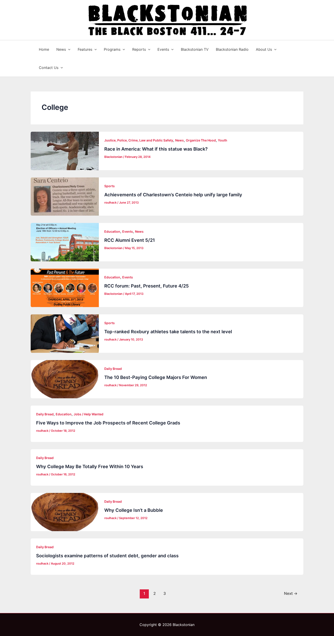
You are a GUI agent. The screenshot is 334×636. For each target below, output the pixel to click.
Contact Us (48, 67)
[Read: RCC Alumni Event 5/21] (65, 242)
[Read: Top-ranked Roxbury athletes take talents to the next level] (65, 333)
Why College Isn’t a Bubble (133, 510)
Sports (109, 186)
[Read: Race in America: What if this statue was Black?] (65, 151)
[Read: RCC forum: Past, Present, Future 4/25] (65, 288)
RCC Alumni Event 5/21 (129, 240)
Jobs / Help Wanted (88, 414)
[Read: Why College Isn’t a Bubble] (65, 512)
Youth (222, 140)
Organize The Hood (201, 140)
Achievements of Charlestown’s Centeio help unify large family (173, 194)
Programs (112, 49)
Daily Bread (113, 369)
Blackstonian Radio (232, 49)
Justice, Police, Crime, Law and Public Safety (138, 140)
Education (112, 231)
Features (85, 49)
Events (163, 49)
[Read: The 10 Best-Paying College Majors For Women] (65, 379)
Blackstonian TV (195, 49)
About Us (264, 49)
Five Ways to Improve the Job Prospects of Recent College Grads (108, 423)
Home (44, 49)
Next (290, 593)
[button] (68, 49)
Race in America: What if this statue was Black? (156, 149)
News (61, 49)
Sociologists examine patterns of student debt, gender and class (107, 555)
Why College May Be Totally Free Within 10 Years (89, 466)
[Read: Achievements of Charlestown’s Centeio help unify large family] (65, 196)
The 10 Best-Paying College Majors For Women (155, 377)
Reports (139, 49)
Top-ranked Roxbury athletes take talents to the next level (168, 331)
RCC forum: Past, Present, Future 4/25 (146, 286)
